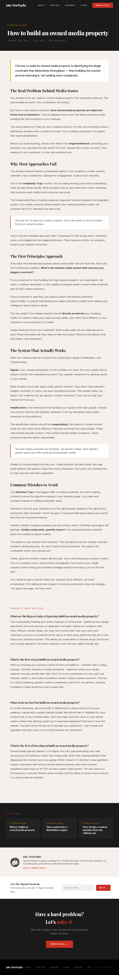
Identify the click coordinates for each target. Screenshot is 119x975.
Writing (55, 5)
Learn (83, 5)
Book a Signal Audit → (35, 868)
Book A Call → (59, 944)
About (41, 5)
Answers (70, 5)
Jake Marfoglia (16, 5)
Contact (78, 967)
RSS (89, 967)
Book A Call (103, 5)
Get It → (103, 888)
